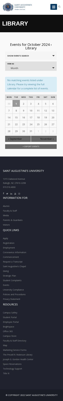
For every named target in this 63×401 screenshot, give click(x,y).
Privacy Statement (11, 299)
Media (6, 215)
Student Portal (10, 317)
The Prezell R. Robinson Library (17, 354)
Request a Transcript (13, 261)
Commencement (11, 257)
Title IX (6, 373)
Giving (6, 271)
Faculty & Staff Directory (14, 340)
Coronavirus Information (14, 252)
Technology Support (12, 368)
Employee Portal (11, 322)
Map (5, 345)
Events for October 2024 (30, 44)
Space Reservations (12, 364)
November (47, 138)
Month (14, 68)
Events (6, 285)
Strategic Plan (9, 275)
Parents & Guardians (13, 220)
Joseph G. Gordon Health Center (18, 359)
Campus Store (9, 336)
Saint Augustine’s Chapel (14, 266)
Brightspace (8, 326)
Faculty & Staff (10, 210)
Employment (9, 247)
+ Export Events (31, 146)
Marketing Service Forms (15, 350)
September (15, 138)
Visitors (6, 224)
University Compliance (13, 289)
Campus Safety (10, 312)
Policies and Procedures (14, 294)
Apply (5, 238)
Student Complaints (12, 280)
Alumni (6, 206)
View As (10, 64)
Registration (8, 243)
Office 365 (8, 331)
